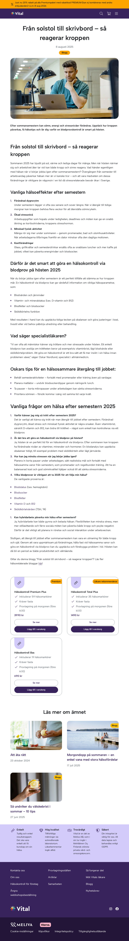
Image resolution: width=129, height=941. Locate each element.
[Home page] (17, 13)
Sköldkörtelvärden (25, 509)
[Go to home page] (20, 908)
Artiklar (52, 877)
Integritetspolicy (64, 931)
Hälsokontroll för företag (24, 883)
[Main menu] (116, 13)
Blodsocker (20, 492)
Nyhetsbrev (92, 890)
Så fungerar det (95, 870)
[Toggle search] (101, 13)
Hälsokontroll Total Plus (84, 591)
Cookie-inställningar (22, 931)
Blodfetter (20, 498)
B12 (33, 503)
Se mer (36, 622)
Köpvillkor (44, 931)
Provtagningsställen (59, 870)
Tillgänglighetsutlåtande (92, 931)
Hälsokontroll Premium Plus (30, 591)
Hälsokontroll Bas (24, 652)
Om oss (14, 877)
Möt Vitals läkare (95, 877)
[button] (36, 629)
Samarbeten (55, 883)
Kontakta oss (17, 870)
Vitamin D (19, 503)
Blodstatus (20, 487)
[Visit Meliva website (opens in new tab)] (21, 924)
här (40, 563)
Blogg (64, 52)
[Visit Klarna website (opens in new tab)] (45, 924)
